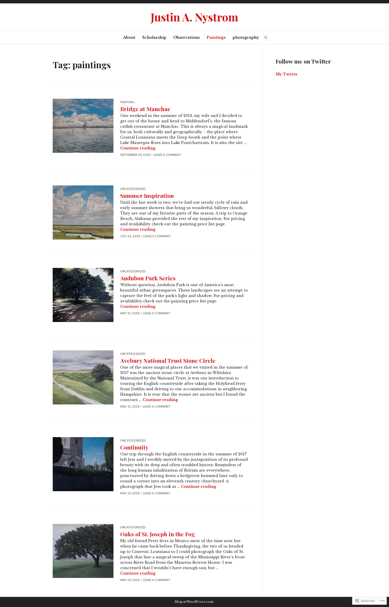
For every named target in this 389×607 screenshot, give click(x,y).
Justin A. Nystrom (194, 16)
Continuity (134, 447)
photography (246, 37)
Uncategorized (133, 189)
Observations (186, 37)
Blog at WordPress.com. (194, 602)
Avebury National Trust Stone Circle (167, 360)
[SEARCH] (265, 37)
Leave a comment (167, 155)
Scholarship (154, 37)
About (129, 37)
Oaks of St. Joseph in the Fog (157, 534)
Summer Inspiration (147, 195)
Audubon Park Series (148, 278)
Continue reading (138, 148)
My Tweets (286, 74)
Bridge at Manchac (145, 108)
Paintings (216, 37)
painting (127, 102)
